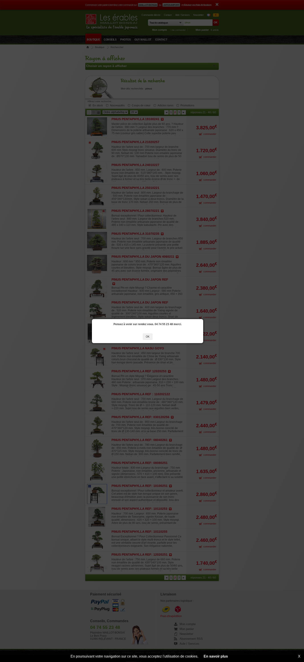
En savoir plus (216, 656)
